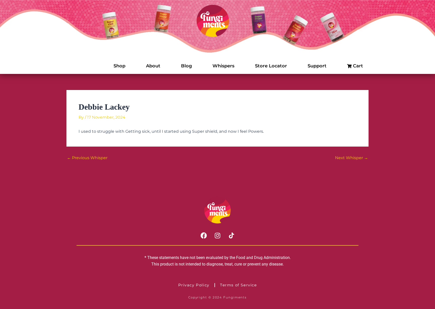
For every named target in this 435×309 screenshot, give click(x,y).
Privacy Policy (193, 285)
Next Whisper (351, 158)
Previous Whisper (87, 158)
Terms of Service (238, 285)
